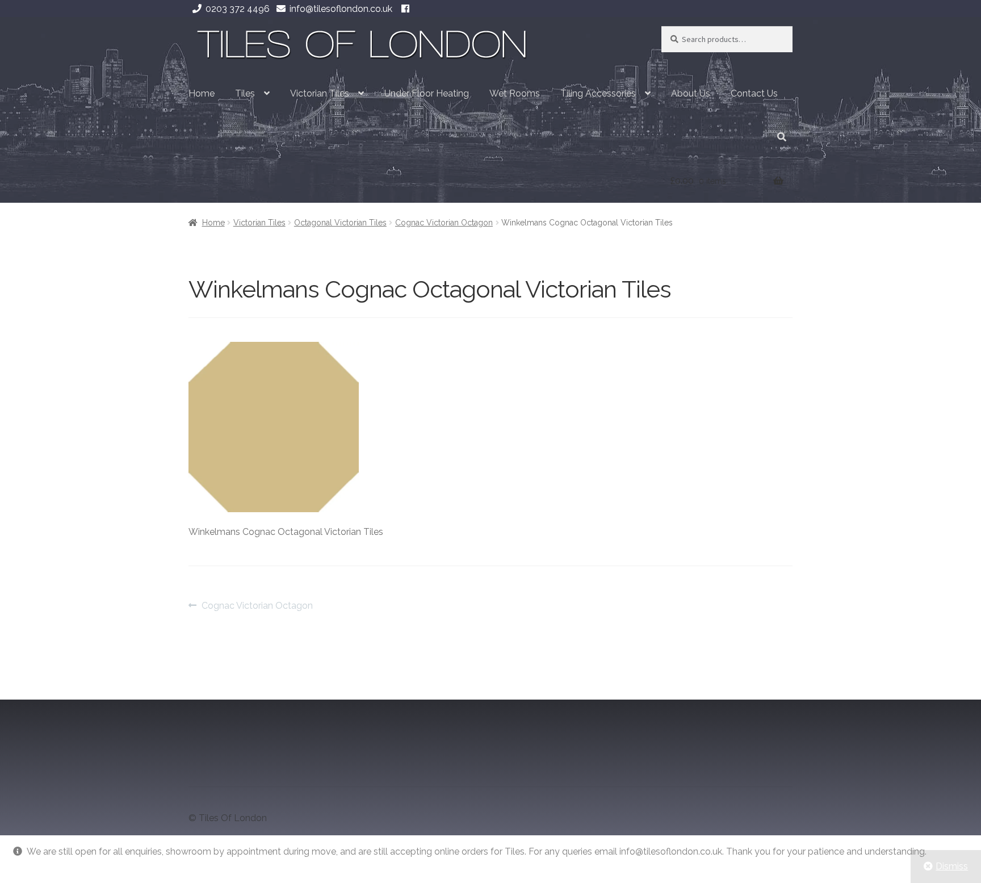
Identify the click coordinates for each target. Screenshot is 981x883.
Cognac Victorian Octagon (444, 222)
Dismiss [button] (952, 866)
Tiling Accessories (598, 93)
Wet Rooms (514, 93)
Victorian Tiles (319, 93)
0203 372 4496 (238, 8)
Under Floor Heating (426, 93)
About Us (690, 93)
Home (201, 93)
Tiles (245, 93)
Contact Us (754, 93)
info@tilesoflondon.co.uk (341, 8)
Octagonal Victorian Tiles (340, 222)
